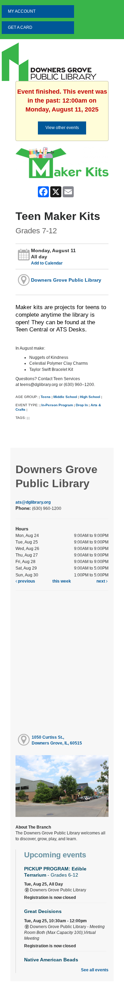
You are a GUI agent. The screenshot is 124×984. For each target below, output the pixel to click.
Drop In (82, 405)
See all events (94, 970)
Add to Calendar (47, 263)
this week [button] (61, 581)
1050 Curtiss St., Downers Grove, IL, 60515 (57, 740)
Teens (46, 397)
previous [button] (26, 581)
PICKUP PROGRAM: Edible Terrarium (55, 871)
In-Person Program (57, 405)
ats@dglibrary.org (33, 502)
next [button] (101, 581)
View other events (62, 127)
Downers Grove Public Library (66, 280)
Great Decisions (43, 911)
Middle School (65, 397)
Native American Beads (51, 959)
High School (90, 397)
